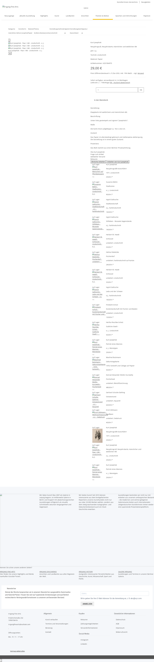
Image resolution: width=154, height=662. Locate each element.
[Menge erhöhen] (140, 94)
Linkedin (84, 644)
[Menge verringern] (94, 89)
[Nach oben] (1, 660)
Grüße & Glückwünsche (41, 33)
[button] (80, 8)
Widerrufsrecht (121, 632)
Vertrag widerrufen (17, 651)
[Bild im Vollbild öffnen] (9, 40)
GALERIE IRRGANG (125, 572)
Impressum (120, 628)
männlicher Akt (13, 33)
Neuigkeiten (145, 2)
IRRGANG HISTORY (86, 572)
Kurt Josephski (23, 33)
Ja (65, 33)
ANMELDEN (87, 604)
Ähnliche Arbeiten (98, 162)
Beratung (48, 628)
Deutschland (74, 33)
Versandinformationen (89, 628)
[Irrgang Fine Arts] (10, 6)
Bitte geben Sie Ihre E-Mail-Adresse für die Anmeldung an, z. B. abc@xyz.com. (111, 598)
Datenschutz (120, 619)
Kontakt (48, 632)
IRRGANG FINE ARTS (7, 572)
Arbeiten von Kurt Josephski (117, 162)
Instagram (84, 640)
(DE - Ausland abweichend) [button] (120, 83)
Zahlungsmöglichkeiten (89, 624)
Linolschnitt (53, 33)
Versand (141, 73)
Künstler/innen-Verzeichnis (127, 2)
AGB (117, 624)
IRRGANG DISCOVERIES (48, 572)
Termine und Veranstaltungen (56, 624)
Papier (30, 33)
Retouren (84, 619)
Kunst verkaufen (51, 619)
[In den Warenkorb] (92, 40)
